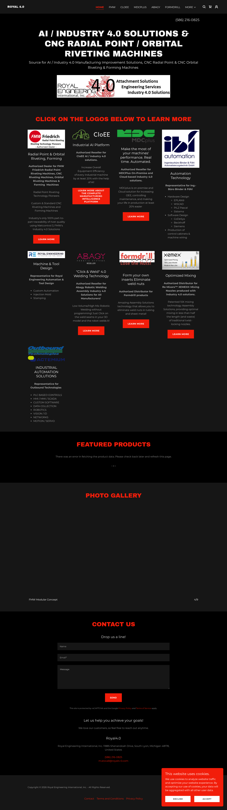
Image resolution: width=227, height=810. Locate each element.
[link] (15, 6)
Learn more (136, 216)
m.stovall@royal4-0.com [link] (113, 760)
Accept (207, 799)
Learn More (46, 239)
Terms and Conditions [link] (110, 798)
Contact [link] (89, 798)
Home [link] (100, 7)
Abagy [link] (155, 7)
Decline (178, 799)
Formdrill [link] (172, 7)
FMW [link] (112, 7)
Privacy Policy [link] (125, 708)
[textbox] (113, 646)
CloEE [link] (124, 7)
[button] (190, 7)
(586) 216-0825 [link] (187, 20)
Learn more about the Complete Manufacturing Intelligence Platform (91, 196)
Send (113, 697)
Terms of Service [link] (143, 708)
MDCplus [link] (140, 7)
